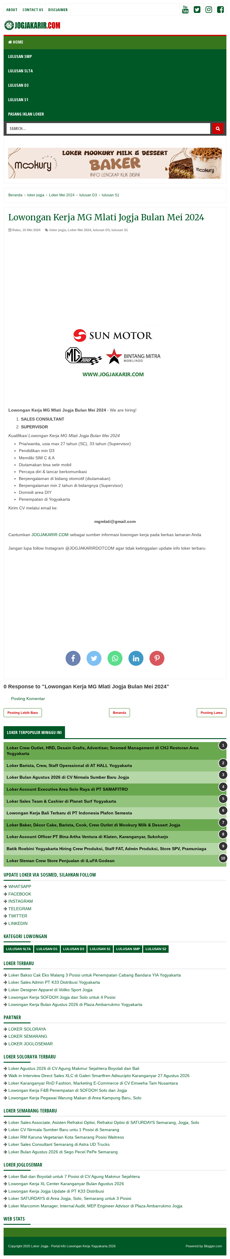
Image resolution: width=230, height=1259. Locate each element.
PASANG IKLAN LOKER (26, 114)
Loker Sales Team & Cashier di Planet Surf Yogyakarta (61, 801)
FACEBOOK (19, 894)
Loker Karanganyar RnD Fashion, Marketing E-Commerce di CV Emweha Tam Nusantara (93, 1083)
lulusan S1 (119, 230)
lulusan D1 (47, 949)
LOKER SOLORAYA (27, 1029)
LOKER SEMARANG (27, 1036)
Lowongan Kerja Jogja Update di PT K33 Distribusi (56, 1191)
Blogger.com (213, 1246)
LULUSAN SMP (20, 56)
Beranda (119, 712)
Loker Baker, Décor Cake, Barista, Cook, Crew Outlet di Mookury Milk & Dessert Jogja (93, 825)
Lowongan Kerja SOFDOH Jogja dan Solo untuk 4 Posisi (61, 997)
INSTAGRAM (20, 901)
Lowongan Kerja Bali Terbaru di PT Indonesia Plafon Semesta (69, 813)
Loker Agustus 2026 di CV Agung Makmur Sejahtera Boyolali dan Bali (73, 1068)
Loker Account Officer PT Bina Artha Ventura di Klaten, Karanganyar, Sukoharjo (87, 836)
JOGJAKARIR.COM (50, 534)
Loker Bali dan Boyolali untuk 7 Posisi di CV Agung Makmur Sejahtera (74, 1176)
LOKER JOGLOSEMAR (30, 1043)
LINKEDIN (18, 923)
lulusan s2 (156, 949)
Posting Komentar (28, 698)
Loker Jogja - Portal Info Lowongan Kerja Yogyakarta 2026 (73, 1246)
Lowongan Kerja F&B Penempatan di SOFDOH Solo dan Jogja (67, 1090)
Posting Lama (212, 712)
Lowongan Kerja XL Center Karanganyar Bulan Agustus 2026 (66, 1183)
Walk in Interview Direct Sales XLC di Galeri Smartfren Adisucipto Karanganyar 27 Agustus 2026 (99, 1075)
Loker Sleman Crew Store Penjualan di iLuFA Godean (61, 860)
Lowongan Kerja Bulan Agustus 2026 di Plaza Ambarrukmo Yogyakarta (75, 1004)
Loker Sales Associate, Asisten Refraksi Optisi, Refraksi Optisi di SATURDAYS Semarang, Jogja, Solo (103, 1122)
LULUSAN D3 (18, 85)
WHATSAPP (19, 886)
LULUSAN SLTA (20, 71)
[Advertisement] (115, 277)
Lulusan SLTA (18, 949)
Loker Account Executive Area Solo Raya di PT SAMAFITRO (67, 789)
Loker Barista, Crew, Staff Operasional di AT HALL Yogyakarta (69, 765)
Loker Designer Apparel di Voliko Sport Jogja (50, 989)
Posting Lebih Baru (22, 712)
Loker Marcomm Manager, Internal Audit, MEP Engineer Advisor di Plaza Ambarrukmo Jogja (95, 1205)
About (11, 9)
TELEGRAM (19, 908)
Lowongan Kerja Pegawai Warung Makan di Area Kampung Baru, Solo (74, 1097)
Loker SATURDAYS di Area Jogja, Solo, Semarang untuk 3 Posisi (69, 1198)
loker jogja (57, 230)
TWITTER (17, 915)
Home (17, 42)
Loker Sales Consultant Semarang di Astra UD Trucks (59, 1144)
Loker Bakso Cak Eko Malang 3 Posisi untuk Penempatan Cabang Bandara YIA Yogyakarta (94, 975)
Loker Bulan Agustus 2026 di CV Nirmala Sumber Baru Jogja (68, 777)
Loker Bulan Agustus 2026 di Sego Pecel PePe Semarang (63, 1151)
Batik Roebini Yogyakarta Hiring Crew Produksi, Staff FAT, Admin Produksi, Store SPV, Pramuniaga (106, 848)
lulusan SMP (128, 949)
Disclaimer (58, 9)
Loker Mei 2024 (79, 230)
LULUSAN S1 (18, 99)
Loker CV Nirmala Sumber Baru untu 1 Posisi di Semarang (63, 1129)
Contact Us (32, 9)
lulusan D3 (101, 230)
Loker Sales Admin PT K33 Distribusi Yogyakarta (54, 982)
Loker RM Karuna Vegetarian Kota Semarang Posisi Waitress (66, 1137)
